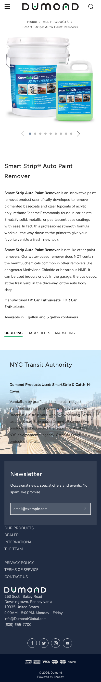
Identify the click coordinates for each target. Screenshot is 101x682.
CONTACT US (16, 576)
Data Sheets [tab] (38, 333)
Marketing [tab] (65, 333)
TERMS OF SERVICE (21, 569)
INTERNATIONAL (19, 542)
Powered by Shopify (50, 677)
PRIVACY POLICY (19, 562)
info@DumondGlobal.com (25, 618)
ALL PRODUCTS (56, 22)
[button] (30, 134)
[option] (50, 80)
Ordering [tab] (13, 333)
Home (32, 22)
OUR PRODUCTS (19, 528)
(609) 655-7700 (17, 624)
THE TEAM (13, 548)
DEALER (11, 534)
